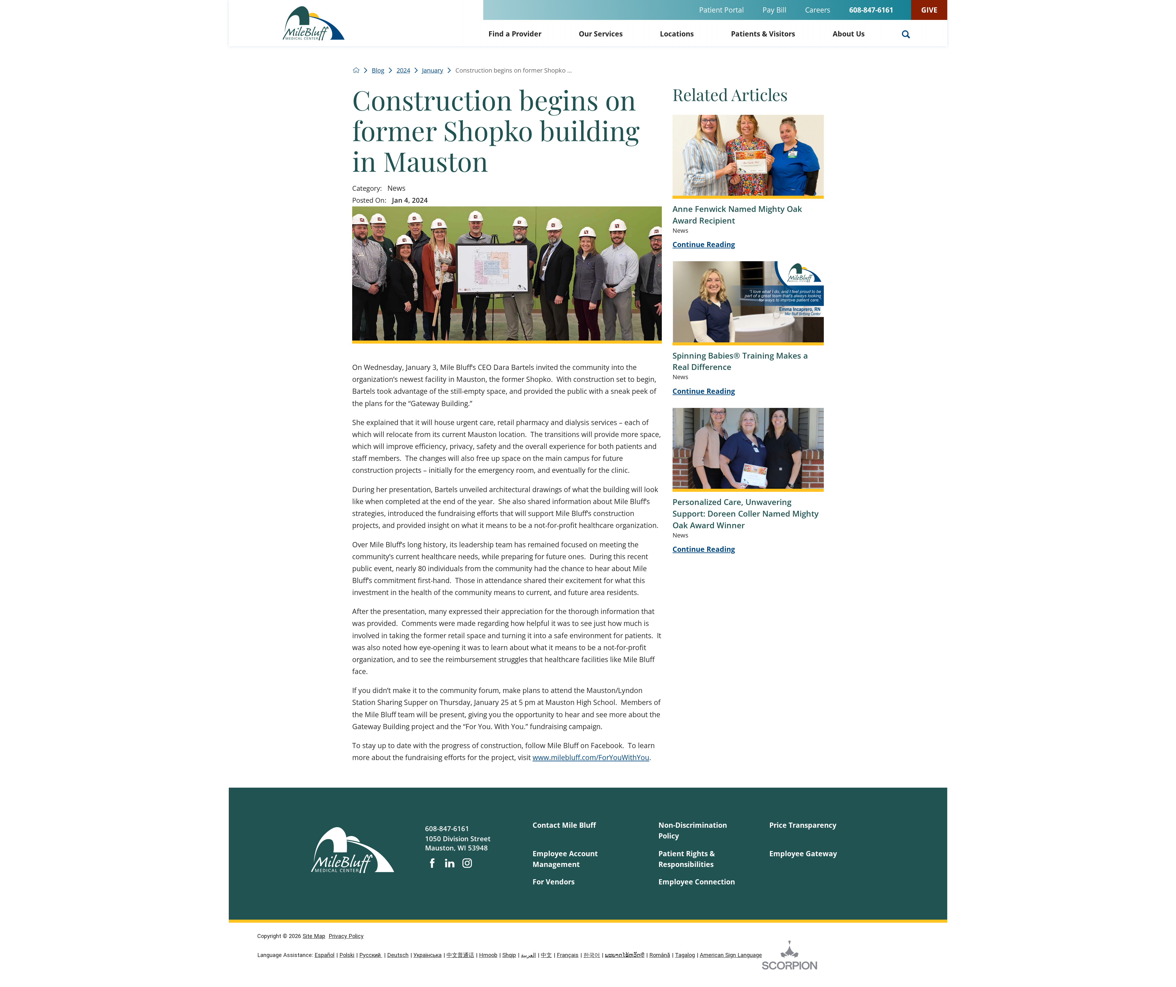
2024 (403, 70)
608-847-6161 (871, 9)
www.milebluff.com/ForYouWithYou (591, 757)
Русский (370, 955)
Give (929, 10)
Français (568, 955)
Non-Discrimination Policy (692, 830)
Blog (378, 70)
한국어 (591, 955)
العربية (528, 955)
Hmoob (488, 955)
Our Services (601, 34)
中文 (546, 955)
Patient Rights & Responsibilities (686, 859)
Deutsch (398, 955)
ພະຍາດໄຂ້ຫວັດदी (624, 955)
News (396, 188)
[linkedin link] (449, 863)
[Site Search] (906, 34)
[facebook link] (432, 863)
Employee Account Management (565, 859)
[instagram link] (467, 863)
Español (324, 955)
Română (659, 955)
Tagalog (685, 955)
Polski (346, 955)
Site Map (314, 936)
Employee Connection (696, 882)
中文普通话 (460, 955)
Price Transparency (802, 825)
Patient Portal (721, 10)
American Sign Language (731, 955)
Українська (427, 955)
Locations (677, 34)
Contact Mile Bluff (564, 825)
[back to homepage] (356, 70)
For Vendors (554, 882)
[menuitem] (515, 33)
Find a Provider (514, 34)
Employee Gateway (803, 853)
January (432, 70)
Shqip (509, 955)
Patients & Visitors (763, 34)
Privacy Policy (346, 936)
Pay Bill (774, 10)
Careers (817, 10)
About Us (849, 34)
